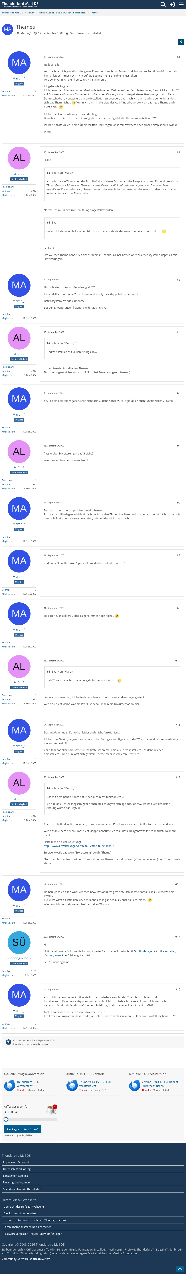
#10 (177, 661)
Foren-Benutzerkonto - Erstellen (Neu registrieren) (34, 1220)
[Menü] (181, 4)
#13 (177, 884)
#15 (177, 989)
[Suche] (163, 4)
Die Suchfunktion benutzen (20, 1213)
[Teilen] (181, 42)
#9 (178, 608)
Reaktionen (7, 186)
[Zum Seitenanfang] (180, 1269)
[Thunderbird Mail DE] (20, 4)
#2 (178, 152)
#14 (177, 937)
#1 (178, 57)
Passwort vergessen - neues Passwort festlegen (32, 1233)
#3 (178, 279)
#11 (177, 724)
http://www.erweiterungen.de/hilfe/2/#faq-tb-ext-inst (77, 846)
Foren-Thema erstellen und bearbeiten (27, 1227)
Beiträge (6, 91)
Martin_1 (26, 33)
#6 (178, 446)
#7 (178, 503)
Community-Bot (23, 1040)
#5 (178, 393)
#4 (178, 332)
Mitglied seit (8, 95)
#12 (177, 777)
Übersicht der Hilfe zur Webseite (23, 1206)
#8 (178, 555)
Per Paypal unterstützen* (22, 1129)
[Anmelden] (172, 4)
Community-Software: (26, 1259)
